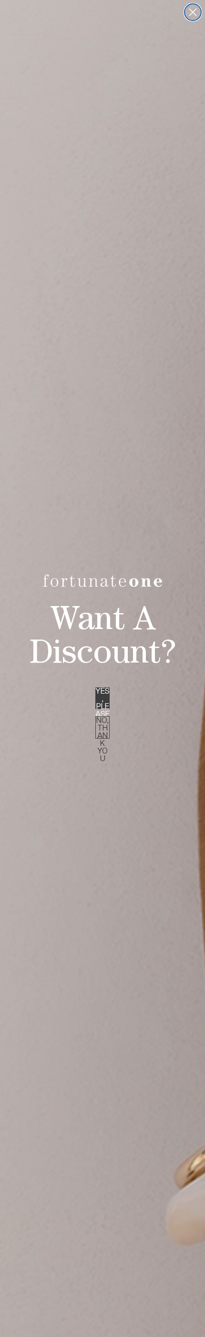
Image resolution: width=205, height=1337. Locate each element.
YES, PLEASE (102, 698)
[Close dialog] (192, 12)
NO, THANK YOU (102, 727)
